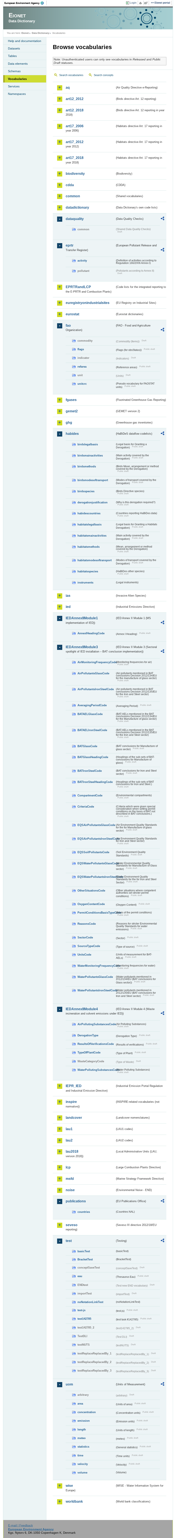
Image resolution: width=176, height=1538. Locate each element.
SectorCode (85, 937)
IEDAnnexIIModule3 (82, 647)
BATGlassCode (87, 746)
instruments (85, 582)
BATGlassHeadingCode (92, 757)
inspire (71, 1102)
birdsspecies (85, 491)
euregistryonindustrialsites (87, 303)
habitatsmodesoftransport (94, 560)
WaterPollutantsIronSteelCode (96, 990)
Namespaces (17, 94)
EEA (26, 3)
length (81, 1429)
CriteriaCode (85, 806)
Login (133, 2)
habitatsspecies (87, 571)
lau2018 (72, 1151)
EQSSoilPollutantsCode (93, 852)
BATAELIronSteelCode (92, 730)
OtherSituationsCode (91, 890)
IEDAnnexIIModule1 (82, 618)
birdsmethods (86, 466)
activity (82, 260)
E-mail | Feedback (20, 1525)
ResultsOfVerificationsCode (95, 1044)
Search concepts (103, 75)
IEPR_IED (74, 1086)
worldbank (74, 1501)
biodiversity (75, 173)
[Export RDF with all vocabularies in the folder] (162, 219)
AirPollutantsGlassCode (93, 673)
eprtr (69, 245)
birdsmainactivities (90, 455)
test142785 (84, 1318)
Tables (12, 56)
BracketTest (85, 1259)
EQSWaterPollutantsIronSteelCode (96, 876)
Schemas (14, 71)
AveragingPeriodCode (92, 705)
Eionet (25, 33)
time (80, 1455)
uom (69, 1384)
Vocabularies (17, 79)
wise (69, 1485)
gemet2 (72, 411)
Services (14, 86)
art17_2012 (74, 142)
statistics (83, 1446)
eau (79, 1276)
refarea (81, 366)
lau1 (69, 1129)
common (73, 196)
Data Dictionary (40, 33)
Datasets (14, 48)
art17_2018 (74, 158)
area (80, 1403)
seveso (71, 1225)
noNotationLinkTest (90, 1302)
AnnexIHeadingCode (91, 633)
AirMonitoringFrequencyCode (96, 662)
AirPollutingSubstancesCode (96, 1024)
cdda (70, 185)
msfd (70, 1178)
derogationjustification (92, 502)
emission (83, 1420)
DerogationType (87, 1035)
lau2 (69, 1140)
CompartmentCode (89, 795)
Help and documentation (24, 41)
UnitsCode (84, 954)
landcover (74, 1117)
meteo (81, 1438)
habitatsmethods (88, 546)
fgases (71, 400)
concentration (86, 1412)
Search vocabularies (71, 75)
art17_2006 (74, 126)
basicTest (83, 1251)
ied (68, 607)
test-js (81, 1310)
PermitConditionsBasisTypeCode (96, 912)
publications (76, 1201)
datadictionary (77, 207)
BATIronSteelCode (89, 770)
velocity (82, 1464)
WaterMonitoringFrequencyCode (96, 965)
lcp (68, 1167)
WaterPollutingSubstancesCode (96, 1069)
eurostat (72, 314)
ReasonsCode (86, 923)
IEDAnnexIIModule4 (82, 1009)
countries (83, 1211)
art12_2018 (74, 110)
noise (70, 1190)
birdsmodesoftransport (92, 480)
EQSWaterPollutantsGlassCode (96, 863)
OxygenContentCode (91, 904)
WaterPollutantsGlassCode (95, 976)
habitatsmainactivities (91, 535)
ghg (69, 422)
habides (72, 433)
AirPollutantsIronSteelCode (95, 689)
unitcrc (82, 383)
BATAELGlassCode (90, 714)
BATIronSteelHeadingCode (95, 782)
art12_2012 (74, 99)
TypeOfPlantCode (88, 1052)
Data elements (18, 63)
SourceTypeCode (88, 946)
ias (68, 595)
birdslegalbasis (87, 444)
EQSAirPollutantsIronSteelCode (96, 838)
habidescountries (88, 513)
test (69, 1241)
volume (82, 1472)
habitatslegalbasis (89, 524)
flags (80, 349)
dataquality (75, 219)
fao (68, 325)
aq (68, 87)
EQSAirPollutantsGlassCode (96, 825)
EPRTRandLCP (78, 287)
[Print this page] (141, 3)
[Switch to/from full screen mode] (146, 3)
